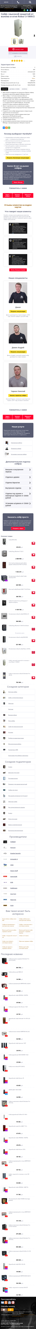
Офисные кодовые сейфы (26, 941)
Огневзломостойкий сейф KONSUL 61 (19, 614)
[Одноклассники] (6, 128)
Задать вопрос (7, 195)
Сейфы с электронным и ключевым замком (25, 925)
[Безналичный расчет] (10, 1309)
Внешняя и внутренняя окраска (14, 471)
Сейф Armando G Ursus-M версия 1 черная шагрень (18, 601)
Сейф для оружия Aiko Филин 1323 (18, 1007)
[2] (14, 61)
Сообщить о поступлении (19, 53)
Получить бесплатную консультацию (18, 158)
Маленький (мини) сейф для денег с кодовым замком (25, 930)
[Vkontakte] (2, 1302)
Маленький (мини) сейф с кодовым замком (9, 930)
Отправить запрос (18, 528)
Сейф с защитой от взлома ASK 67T (18, 1287)
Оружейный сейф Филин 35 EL (17, 1149)
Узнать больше (18, 182)
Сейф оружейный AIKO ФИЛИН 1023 (18, 1055)
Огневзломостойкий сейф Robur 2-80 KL (19, 649)
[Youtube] (9, 1302)
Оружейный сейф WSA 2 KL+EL (17, 1264)
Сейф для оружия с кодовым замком (7, 947)
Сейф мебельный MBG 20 (16, 972)
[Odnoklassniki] (5, 1302)
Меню (6, 2)
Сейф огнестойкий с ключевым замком (7, 942)
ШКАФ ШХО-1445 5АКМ (15, 1090)
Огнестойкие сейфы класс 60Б (9, 919)
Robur (33, 78)
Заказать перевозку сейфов (18, 395)
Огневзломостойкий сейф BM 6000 (18, 637)
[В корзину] (33, 543)
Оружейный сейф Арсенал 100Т (17, 1043)
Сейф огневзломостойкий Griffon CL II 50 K (20, 1251)
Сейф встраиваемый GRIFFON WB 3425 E (20, 1276)
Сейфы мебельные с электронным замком (25, 919)
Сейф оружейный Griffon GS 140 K (18, 1114)
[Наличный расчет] (4, 1309)
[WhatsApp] (9, 128)
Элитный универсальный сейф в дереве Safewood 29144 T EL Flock (18, 563)
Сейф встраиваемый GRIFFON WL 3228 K (19, 983)
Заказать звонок (17, 195)
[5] (21, 61)
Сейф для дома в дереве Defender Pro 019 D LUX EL (19, 959)
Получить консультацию (18, 311)
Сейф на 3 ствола (24, 935)
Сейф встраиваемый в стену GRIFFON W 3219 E (19, 1212)
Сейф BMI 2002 (13, 540)
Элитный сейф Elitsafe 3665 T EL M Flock (19, 589)
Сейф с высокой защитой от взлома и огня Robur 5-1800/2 (19, 661)
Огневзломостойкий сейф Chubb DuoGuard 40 (17, 576)
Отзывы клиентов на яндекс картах (18, 206)
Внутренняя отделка (13, 488)
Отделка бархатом (12, 483)
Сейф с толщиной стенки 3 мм (9, 936)
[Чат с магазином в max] (30, 11)
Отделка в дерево (12, 477)
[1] (12, 61)
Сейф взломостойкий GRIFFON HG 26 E (19, 1031)
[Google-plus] (12, 1302)
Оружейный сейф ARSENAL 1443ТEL (18, 1138)
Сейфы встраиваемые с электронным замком (8, 925)
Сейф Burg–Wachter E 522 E (16, 551)
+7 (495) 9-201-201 (9, 9)
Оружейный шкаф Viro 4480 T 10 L (18, 1126)
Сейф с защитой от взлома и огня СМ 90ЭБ (19, 1174)
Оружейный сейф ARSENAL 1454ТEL (18, 995)
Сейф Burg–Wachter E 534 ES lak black (19, 625)
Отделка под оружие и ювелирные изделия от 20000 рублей (16, 496)
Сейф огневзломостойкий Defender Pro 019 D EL (19, 1102)
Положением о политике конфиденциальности (23, 1315)
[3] (17, 61)
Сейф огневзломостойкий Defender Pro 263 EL (19, 674)
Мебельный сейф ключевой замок (24, 947)
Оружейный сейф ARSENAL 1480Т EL (18, 1187)
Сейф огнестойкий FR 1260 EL (17, 1066)
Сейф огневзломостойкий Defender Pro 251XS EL (19, 1238)
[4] (19, 61)
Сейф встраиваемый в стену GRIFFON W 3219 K (19, 1161)
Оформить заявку (28, 195)
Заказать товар (19, 49)
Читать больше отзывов (18, 270)
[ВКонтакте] (4, 128)
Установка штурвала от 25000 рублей (17, 504)
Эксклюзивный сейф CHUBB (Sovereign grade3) (19, 1199)
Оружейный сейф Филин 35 (16, 1078)
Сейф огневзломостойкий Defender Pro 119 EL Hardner (19, 1225)
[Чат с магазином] (25, 11)
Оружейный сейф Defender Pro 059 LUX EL (19, 1019)
